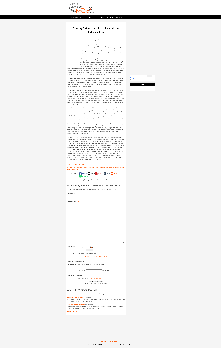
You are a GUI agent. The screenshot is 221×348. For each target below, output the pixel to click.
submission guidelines (96, 278)
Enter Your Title (72, 193)
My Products (119, 17)
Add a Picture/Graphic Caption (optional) (84, 253)
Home (67, 17)
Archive (89, 17)
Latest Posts (74, 17)
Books (102, 17)
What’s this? (69, 175)
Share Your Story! (72, 201)
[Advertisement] (142, 47)
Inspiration (110, 17)
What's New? (113, 341)
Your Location (81, 270)
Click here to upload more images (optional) (96, 256)
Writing (96, 17)
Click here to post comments (75, 164)
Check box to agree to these (81, 278)
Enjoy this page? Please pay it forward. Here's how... (96, 180)
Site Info (81, 17)
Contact (106, 341)
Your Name (82, 268)
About (102, 341)
